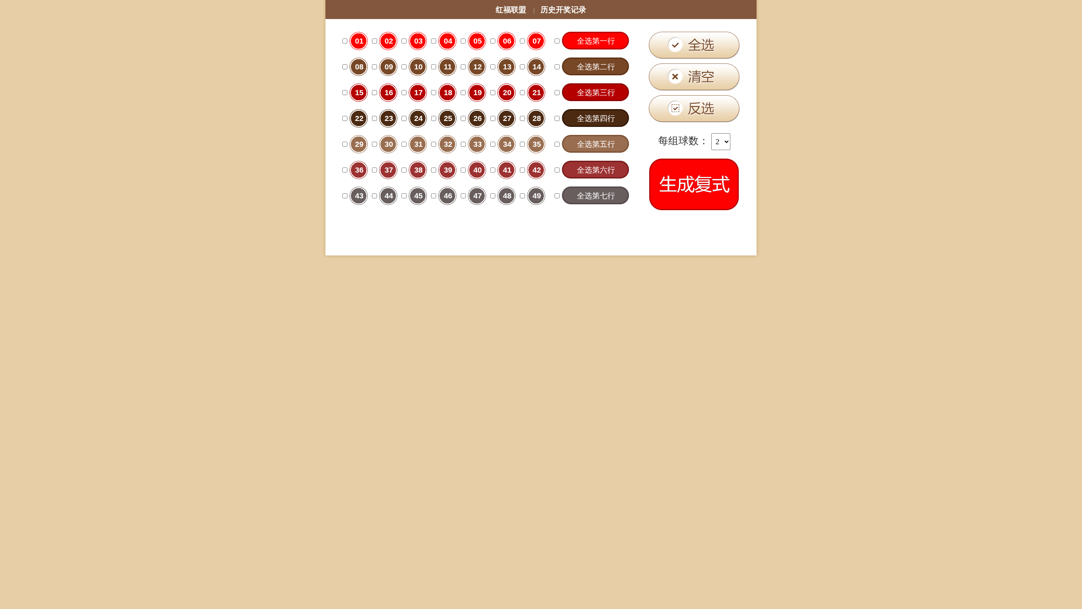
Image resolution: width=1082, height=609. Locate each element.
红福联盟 (511, 9)
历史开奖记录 (563, 9)
